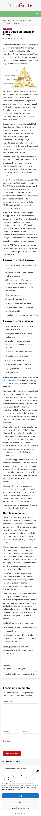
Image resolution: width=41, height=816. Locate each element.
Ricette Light (7, 29)
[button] (38, 771)
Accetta (20, 796)
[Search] (37, 13)
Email (24, 731)
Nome (6, 731)
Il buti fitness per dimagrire (14, 667)
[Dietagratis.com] (20, 5)
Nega (20, 802)
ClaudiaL (7, 38)
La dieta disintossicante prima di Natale (21, 672)
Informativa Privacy (20, 813)
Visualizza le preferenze (20, 808)
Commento (8, 701)
